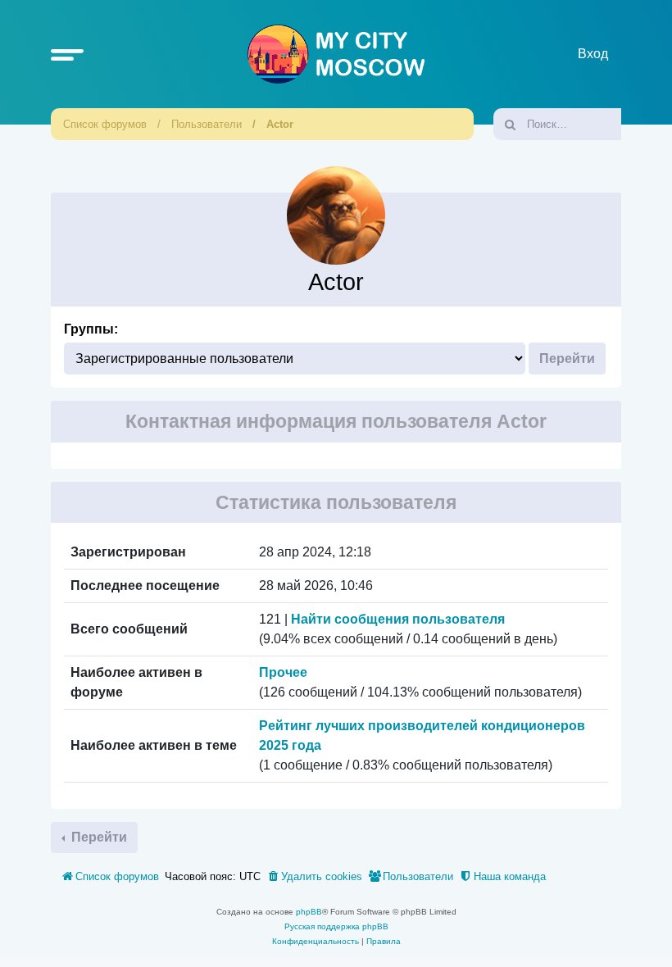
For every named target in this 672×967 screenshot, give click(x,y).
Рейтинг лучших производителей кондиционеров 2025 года (422, 735)
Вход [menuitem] (593, 54)
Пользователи (206, 124)
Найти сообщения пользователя (398, 619)
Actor (279, 124)
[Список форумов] (336, 54)
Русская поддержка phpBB (336, 926)
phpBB (309, 911)
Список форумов (105, 124)
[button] (67, 54)
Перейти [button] (97, 837)
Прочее (283, 672)
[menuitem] (314, 876)
